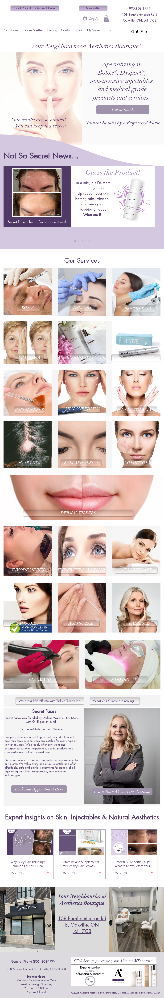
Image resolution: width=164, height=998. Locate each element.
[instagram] (142, 31)
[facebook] (146, 31)
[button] (106, 18)
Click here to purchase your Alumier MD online (113, 960)
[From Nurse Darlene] (82, 241)
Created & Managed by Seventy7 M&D (139, 992)
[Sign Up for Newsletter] (89, 241)
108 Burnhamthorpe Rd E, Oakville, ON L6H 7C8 (82, 924)
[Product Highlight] (75, 241)
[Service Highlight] (78, 241)
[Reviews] (132, 31)
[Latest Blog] (85, 241)
